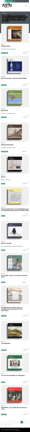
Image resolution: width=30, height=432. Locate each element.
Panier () (9, 1)
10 (26, 422)
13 (8, 424)
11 (2, 424)
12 (5, 424)
